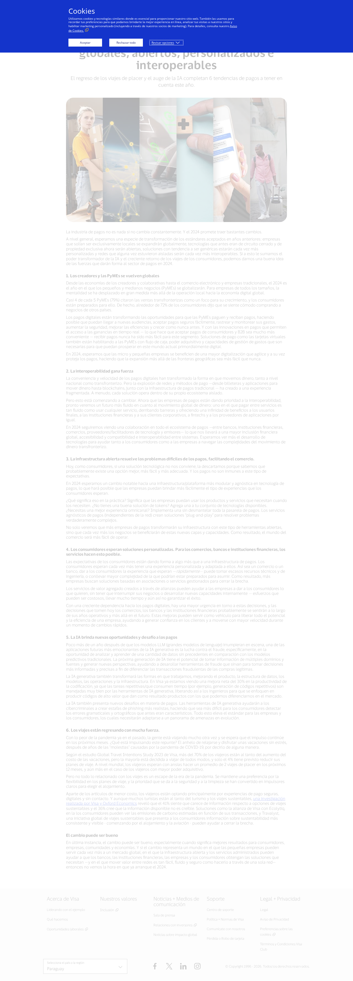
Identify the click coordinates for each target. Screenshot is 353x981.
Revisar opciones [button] (163, 43)
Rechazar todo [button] (126, 43)
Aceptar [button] (85, 43)
